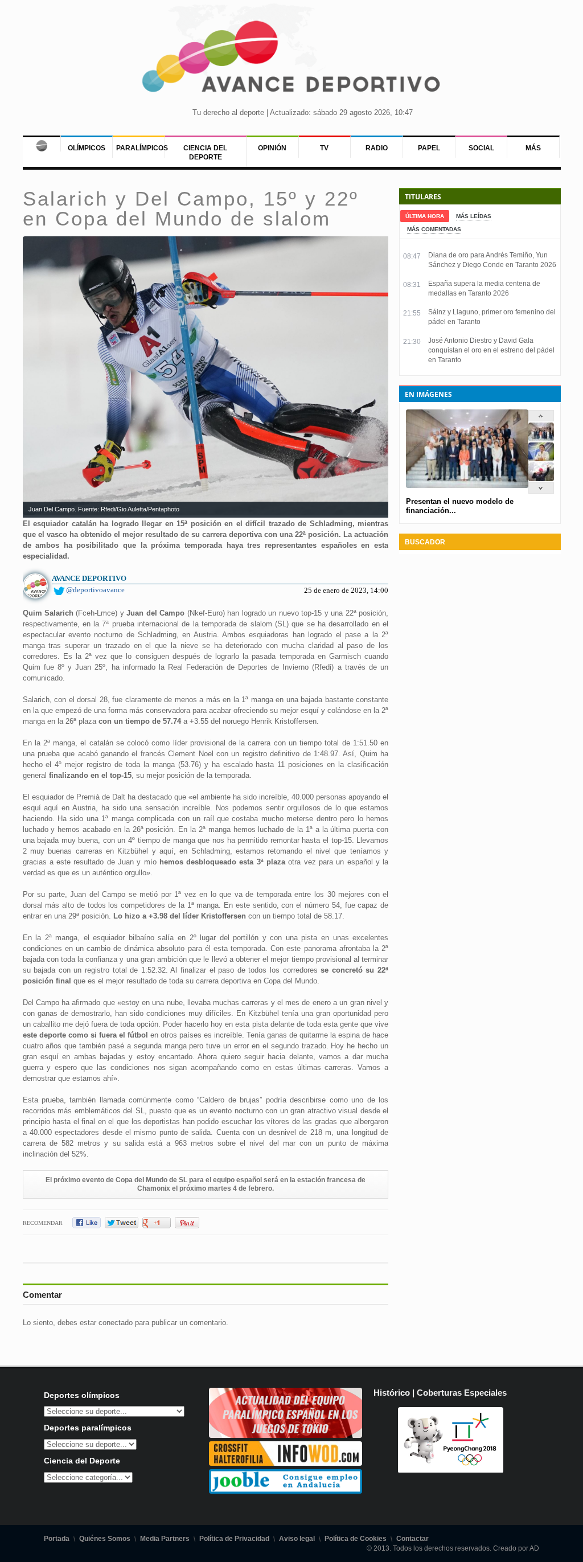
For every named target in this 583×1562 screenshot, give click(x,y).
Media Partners (165, 1539)
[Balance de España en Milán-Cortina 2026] (541, 458)
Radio (377, 148)
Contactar (412, 1539)
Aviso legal (297, 1539)
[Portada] (41, 143)
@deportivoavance (95, 589)
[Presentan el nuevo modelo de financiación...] (541, 438)
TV (324, 148)
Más (533, 148)
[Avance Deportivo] (291, 60)
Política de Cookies (356, 1539)
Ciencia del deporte (205, 152)
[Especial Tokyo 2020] (286, 1435)
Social (481, 148)
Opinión (272, 148)
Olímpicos (86, 148)
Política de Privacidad (234, 1539)
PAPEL (429, 148)
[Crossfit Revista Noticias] (286, 1463)
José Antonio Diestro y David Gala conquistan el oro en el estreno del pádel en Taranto (491, 350)
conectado (115, 1322)
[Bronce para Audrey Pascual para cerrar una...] (541, 478)
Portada (56, 1539)
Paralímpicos (142, 148)
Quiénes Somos (104, 1539)
